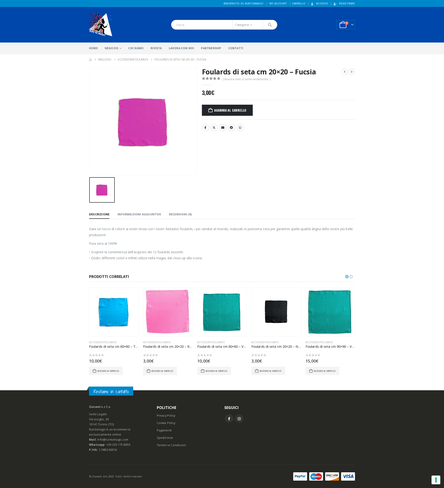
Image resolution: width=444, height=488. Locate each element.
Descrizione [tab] (99, 214)
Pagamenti (164, 430)
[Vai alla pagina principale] (90, 59)
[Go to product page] (113, 311)
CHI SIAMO (136, 48)
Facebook (205, 127)
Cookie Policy (166, 423)
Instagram (239, 418)
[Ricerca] (270, 24)
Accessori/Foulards (103, 342)
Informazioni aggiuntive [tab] (139, 214)
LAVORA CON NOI (181, 48)
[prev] (345, 72)
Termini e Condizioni (171, 445)
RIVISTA (156, 48)
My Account (278, 3)
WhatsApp (240, 127)
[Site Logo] (100, 24)
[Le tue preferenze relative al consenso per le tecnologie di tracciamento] (436, 480)
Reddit (231, 127)
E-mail (223, 127)
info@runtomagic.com (112, 440)
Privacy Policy (166, 416)
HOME (93, 48)
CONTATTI (236, 48)
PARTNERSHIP (211, 48)
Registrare (347, 3)
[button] (347, 276)
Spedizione (165, 438)
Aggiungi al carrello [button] (108, 370)
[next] (351, 72)
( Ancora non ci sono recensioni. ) (246, 79)
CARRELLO (298, 3)
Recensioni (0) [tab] (180, 214)
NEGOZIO (111, 48)
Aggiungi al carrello (230, 110)
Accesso (322, 3)
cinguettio (214, 127)
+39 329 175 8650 (118, 445)
